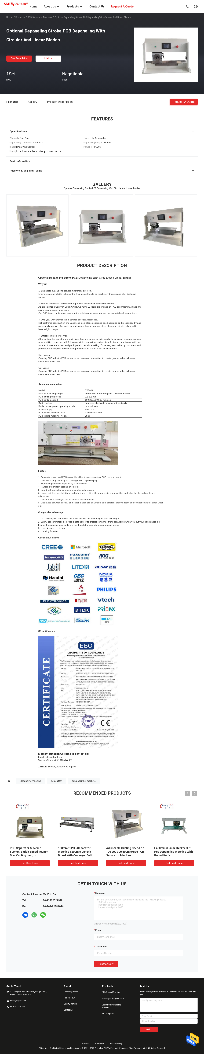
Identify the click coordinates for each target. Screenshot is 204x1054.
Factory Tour (69, 998)
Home (9, 17)
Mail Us (48, 58)
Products (20, 17)
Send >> (149, 1029)
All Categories (108, 1014)
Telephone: (101, 946)
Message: (100, 893)
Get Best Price (19, 58)
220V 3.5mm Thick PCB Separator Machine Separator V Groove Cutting (77, 851)
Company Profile (71, 992)
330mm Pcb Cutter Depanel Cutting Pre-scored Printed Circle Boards (28, 851)
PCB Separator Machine (40, 17)
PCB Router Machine (111, 992)
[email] (25, 915)
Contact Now (105, 964)
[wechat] (43, 915)
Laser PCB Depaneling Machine (111, 1006)
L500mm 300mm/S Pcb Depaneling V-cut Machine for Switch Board (173, 851)
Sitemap (85, 1044)
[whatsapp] (34, 915)
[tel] (52, 915)
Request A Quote (184, 101)
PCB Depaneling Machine (113, 998)
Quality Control (70, 1004)
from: (98, 930)
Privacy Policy (116, 1044)
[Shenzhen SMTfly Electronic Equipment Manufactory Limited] (16, 4)
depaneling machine (30, 781)
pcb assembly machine (84, 781)
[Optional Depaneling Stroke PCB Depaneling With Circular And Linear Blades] (166, 54)
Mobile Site (99, 1044)
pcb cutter (56, 781)
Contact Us (68, 1010)
